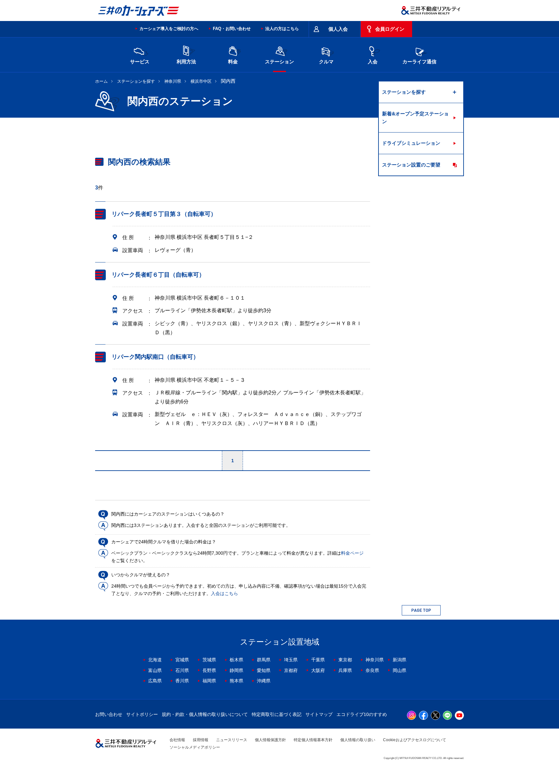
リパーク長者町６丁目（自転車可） (158, 275)
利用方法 (186, 61)
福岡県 (209, 680)
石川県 (182, 670)
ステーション (279, 61)
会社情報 (177, 740)
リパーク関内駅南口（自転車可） (155, 357)
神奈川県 (172, 81)
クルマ (326, 61)
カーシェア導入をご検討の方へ (168, 28)
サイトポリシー (142, 714)
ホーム (101, 81)
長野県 (209, 670)
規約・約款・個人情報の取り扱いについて (205, 714)
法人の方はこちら (282, 28)
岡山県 (399, 670)
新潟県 (399, 659)
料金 (233, 61)
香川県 (182, 680)
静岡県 (236, 670)
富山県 (155, 670)
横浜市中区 (201, 81)
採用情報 (200, 740)
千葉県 (318, 659)
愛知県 (263, 670)
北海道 (155, 659)
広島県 (155, 680)
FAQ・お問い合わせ (232, 28)
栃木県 (236, 659)
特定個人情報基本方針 (313, 740)
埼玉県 (291, 659)
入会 (373, 61)
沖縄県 (263, 680)
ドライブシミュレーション (411, 143)
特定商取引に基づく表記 (276, 714)
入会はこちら (224, 593)
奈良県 (372, 670)
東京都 (345, 659)
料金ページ (352, 553)
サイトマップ (319, 714)
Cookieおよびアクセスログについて (414, 740)
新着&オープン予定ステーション (415, 117)
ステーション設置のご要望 (411, 164)
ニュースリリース (231, 740)
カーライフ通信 (419, 61)
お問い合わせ (108, 714)
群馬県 (263, 659)
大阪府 (318, 670)
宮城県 (182, 659)
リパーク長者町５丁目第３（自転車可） (164, 214)
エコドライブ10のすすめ (361, 714)
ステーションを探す (136, 81)
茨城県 (209, 659)
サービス (139, 61)
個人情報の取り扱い (357, 740)
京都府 (291, 670)
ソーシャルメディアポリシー (195, 747)
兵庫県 (345, 670)
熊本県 (236, 680)
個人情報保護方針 (270, 740)
